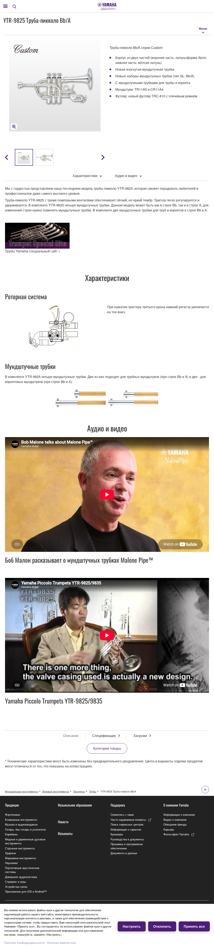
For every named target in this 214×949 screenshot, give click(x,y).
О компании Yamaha (176, 805)
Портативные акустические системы (22, 870)
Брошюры (117, 834)
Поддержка (118, 805)
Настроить (132, 926)
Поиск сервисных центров (127, 824)
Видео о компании (174, 820)
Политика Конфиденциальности (24, 943)
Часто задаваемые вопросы (128, 820)
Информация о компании (179, 815)
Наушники (11, 863)
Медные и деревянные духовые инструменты (25, 841)
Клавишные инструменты (21, 820)
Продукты (79, 791)
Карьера (168, 829)
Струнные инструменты (20, 848)
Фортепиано (12, 815)
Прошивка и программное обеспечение (127, 846)
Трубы (92, 791)
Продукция (12, 805)
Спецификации (104, 735)
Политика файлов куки (61, 943)
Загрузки (140, 735)
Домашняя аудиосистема (21, 877)
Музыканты (65, 833)
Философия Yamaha (176, 834)
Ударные (10, 853)
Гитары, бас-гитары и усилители (25, 829)
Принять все (194, 926)
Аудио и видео (126, 175)
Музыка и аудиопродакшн (21, 824)
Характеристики (85, 175)
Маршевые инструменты (20, 858)
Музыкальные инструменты (21, 791)
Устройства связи (16, 887)
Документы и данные (124, 853)
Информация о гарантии (126, 829)
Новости (63, 821)
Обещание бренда (174, 824)
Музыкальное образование (75, 805)
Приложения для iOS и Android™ (26, 891)
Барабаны (11, 834)
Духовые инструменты (55, 791)
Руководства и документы (127, 839)
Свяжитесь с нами (122, 815)
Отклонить (162, 926)
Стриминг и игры (15, 882)
